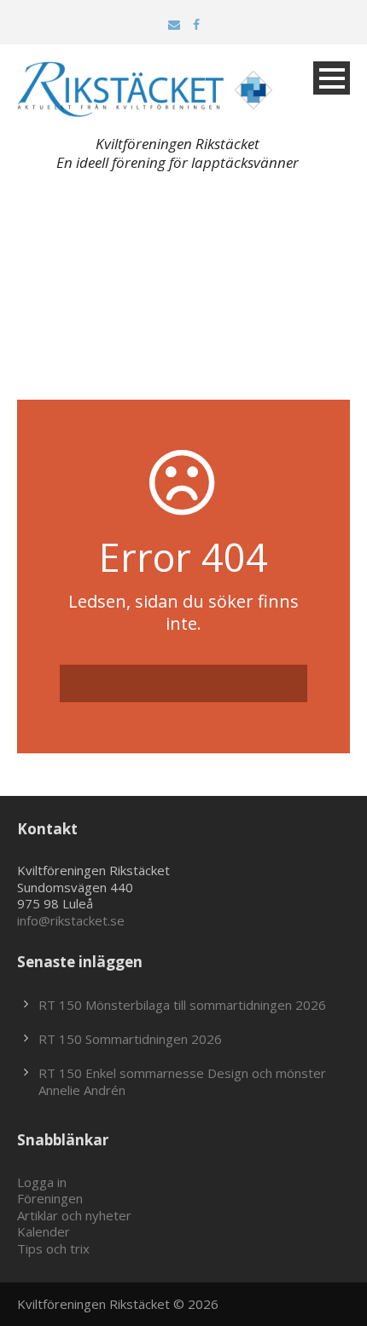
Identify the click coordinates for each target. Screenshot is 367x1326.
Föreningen (50, 1198)
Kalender (43, 1231)
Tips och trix (53, 1248)
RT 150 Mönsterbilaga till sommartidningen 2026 (182, 1004)
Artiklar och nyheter (74, 1215)
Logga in (42, 1182)
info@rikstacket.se (71, 920)
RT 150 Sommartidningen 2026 (130, 1038)
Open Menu (331, 78)
